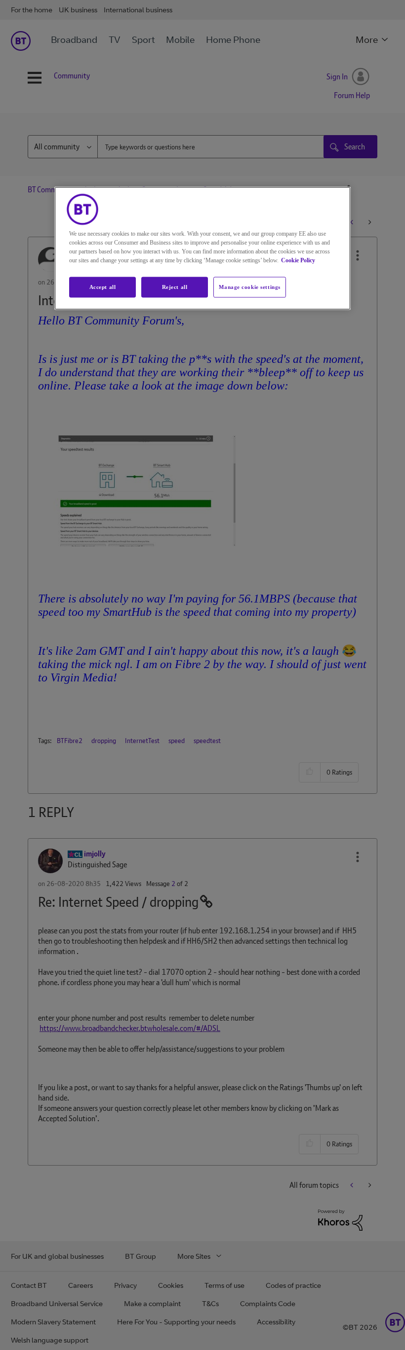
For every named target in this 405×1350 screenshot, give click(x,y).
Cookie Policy (298, 259)
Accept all (102, 286)
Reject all (175, 286)
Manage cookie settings (250, 286)
